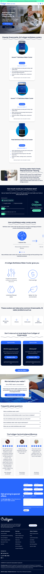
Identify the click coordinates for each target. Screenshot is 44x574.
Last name (36, 483)
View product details (21, 65)
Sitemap (24, 571)
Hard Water (32, 539)
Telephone (26, 491)
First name (26, 483)
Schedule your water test (15, 395)
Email (35, 491)
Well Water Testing (19, 537)
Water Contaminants (34, 533)
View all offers (22, 370)
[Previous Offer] (2, 1)
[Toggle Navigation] (42, 3)
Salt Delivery (17, 544)
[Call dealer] (38, 4)
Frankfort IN (8, 562)
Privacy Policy (41, 507)
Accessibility (28, 571)
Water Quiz (17, 539)
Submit (25, 510)
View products (8, 27)
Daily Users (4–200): (5, 206)
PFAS (31, 535)
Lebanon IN (20, 562)
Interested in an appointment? (30, 496)
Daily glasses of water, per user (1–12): (8, 211)
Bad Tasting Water (33, 544)
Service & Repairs (4, 537)
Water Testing (18, 533)
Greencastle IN (14, 562)
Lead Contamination (34, 537)
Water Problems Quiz (19, 535)
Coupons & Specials (19, 548)
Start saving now (36, 210)
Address (25, 487)
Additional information (27, 497)
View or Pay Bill (4, 533)
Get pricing (7, 23)
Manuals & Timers (4, 542)
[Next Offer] (42, 1)
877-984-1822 (6, 499)
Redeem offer (11, 357)
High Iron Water (33, 546)
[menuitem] (40, 4)
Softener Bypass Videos (5, 539)
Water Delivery (18, 542)
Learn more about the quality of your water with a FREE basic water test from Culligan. (22, 1)
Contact (2, 544)
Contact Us (5, 553)
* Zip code (36, 487)
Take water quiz (33, 525)
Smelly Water (32, 542)
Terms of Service (27, 508)
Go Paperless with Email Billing (7, 535)
